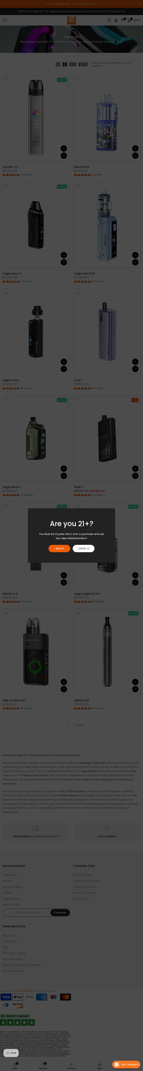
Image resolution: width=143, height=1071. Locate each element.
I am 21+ (59, 548)
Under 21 (83, 548)
